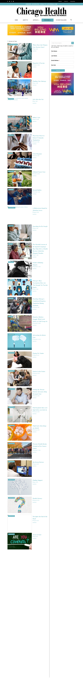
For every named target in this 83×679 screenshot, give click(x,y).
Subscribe (47, 20)
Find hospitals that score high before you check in (40, 409)
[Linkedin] (13, 1)
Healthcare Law (11, 207)
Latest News (11, 189)
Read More (34, 51)
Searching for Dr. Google (40, 226)
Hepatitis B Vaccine (39, 63)
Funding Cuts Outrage (39, 81)
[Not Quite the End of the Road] (19, 523)
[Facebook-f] (7, 1)
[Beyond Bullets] (19, 196)
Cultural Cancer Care (39, 172)
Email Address (55, 60)
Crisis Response (37, 154)
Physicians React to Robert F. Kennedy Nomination (38, 138)
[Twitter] (9, 1)
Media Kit (60, 1)
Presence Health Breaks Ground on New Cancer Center (40, 446)
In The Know (11, 171)
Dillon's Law (36, 117)
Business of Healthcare (13, 44)
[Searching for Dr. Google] (19, 232)
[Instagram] (11, 1)
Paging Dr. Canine (38, 353)
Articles (35, 20)
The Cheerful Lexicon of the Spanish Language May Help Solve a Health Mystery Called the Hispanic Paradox (40, 249)
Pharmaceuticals (12, 62)
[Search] (72, 43)
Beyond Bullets (37, 190)
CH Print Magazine (61, 20)
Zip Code (53, 65)
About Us (25, 20)
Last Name (54, 55)
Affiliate (10, 316)
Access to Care (11, 80)
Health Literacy (37, 498)
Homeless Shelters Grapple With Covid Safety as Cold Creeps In (40, 319)
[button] (71, 20)
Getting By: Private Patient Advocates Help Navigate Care (40, 392)
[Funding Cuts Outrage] (19, 87)
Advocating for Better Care (39, 336)
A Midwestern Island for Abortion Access (40, 209)
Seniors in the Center (39, 371)
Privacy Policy (72, 1)
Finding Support (38, 480)
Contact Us (66, 1)
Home (16, 20)
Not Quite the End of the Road (40, 518)
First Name (54, 51)
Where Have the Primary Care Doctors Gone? (40, 46)
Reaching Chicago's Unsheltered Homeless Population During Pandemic (39, 302)
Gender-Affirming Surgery (38, 264)
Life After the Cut (38, 99)
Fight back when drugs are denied (39, 427)
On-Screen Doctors (38, 462)
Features (10, 153)
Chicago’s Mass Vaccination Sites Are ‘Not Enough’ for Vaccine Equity (40, 284)
